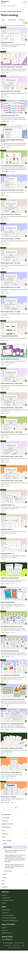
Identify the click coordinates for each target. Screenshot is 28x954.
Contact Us (5, 930)
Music (3, 884)
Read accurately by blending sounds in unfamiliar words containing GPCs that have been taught (14, 866)
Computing (4, 821)
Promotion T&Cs (7, 945)
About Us (4, 895)
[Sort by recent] (22, 23)
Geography (4, 887)
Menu (24, 2)
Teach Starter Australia (8, 915)
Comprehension (8, 871)
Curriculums (5, 912)
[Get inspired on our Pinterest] (11, 939)
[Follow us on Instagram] (5, 939)
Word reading (7, 847)
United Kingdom (8, 943)
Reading (5, 844)
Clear (3, 23)
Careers (4, 903)
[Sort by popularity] (25, 23)
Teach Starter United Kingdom (9, 920)
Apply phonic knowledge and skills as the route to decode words (15, 851)
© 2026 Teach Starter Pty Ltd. (14, 947)
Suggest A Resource (7, 933)
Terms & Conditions (19, 943)
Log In (23, 945)
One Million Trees (6, 897)
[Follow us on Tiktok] (3, 939)
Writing (4, 874)
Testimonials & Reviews (8, 900)
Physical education (6, 827)
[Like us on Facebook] (7, 939)
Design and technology (7, 824)
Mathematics (5, 834)
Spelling (5, 877)
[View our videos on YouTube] (9, 939)
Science (4, 830)
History (3, 880)
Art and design (5, 817)
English (3, 837)
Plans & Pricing (5, 910)
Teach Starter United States (9, 918)
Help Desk (4, 927)
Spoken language (7, 840)
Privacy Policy (16, 945)
